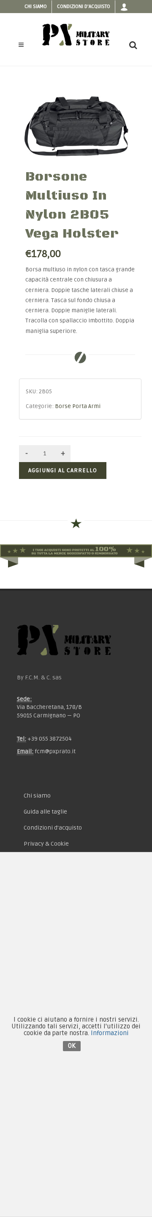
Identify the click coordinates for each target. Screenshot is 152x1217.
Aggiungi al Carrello (62, 470)
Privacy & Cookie (46, 843)
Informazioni (110, 1033)
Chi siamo (35, 6)
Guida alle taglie (45, 811)
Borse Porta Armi (77, 406)
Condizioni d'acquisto (83, 6)
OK (72, 1045)
